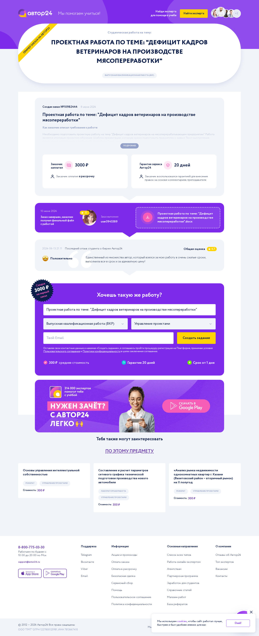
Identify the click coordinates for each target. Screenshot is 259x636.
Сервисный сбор (122, 583)
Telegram (86, 555)
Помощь (116, 590)
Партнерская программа (182, 576)
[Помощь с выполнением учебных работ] (129, 406)
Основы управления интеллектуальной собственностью (51, 472)
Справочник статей (179, 590)
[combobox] (85, 323)
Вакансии (221, 569)
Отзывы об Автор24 (228, 555)
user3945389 (109, 222)
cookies (182, 621)
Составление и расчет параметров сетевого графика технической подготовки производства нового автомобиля (123, 476)
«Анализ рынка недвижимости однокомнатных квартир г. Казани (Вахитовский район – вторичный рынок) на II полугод (203, 476)
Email (84, 576)
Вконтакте (87, 562)
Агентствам (174, 569)
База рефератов (177, 604)
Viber (84, 569)
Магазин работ (176, 597)
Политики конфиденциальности (102, 351)
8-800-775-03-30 (31, 547)
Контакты (221, 576)
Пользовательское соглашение (131, 597)
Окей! (238, 623)
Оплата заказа (120, 562)
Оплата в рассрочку (124, 569)
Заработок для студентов (183, 583)
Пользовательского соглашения (61, 351)
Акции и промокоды (124, 555)
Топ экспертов (224, 562)
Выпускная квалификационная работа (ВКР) (129, 75)
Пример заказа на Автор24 (37, 40)
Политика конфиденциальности (131, 604)
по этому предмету (129, 451)
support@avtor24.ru (29, 562)
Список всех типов (179, 555)
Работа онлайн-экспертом (184, 562)
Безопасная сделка (123, 576)
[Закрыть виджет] (251, 612)
